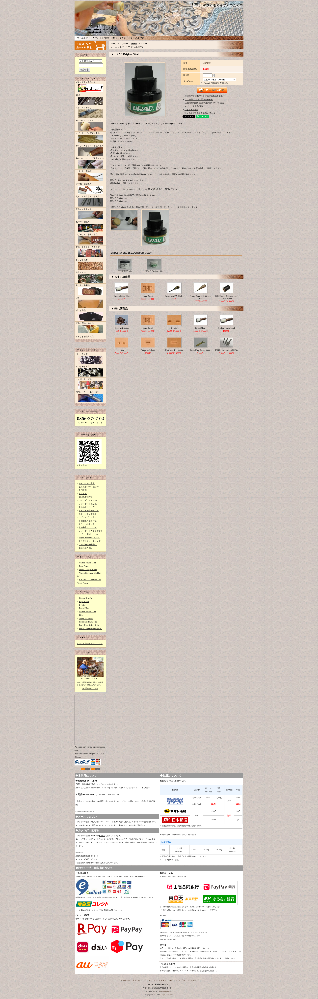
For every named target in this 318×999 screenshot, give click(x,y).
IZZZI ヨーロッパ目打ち (90, 628)
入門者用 (83, 490)
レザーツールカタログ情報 (91, 531)
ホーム (80, 38)
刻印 (78, 95)
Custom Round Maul (87, 563)
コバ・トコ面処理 (84, 171)
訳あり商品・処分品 (85, 323)
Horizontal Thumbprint (88, 622)
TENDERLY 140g (125, 271)
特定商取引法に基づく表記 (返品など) (201, 113)
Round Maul (84, 608)
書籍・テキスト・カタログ (88, 247)
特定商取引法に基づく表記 (131, 980)
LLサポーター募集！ (88, 544)
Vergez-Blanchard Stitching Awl (200, 297)
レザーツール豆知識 (88, 504)
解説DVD (114, 183)
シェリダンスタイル (88, 500)
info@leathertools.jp (87, 811)
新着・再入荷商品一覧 (86, 82)
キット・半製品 (83, 285)
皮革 (78, 298)
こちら (129, 825)
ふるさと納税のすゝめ (89, 510)
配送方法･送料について (169, 980)
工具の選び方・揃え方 (89, 487)
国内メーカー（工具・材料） (89, 392)
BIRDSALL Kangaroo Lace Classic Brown (226, 297)
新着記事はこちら (90, 688)
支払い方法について (150, 980)
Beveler (82, 605)
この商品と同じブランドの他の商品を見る (204, 96)
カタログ (102, 836)
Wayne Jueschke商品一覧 (89, 538)
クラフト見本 (82, 260)
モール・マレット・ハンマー (89, 120)
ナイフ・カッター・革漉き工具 (90, 146)
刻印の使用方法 (86, 497)
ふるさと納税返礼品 (85, 336)
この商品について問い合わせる (199, 99)
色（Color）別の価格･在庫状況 (214, 83)
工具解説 (83, 493)
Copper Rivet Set (86, 598)
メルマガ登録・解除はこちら (90, 643)
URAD (144, 43)
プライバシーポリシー (189, 980)
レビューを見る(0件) (194, 106)
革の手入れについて (88, 527)
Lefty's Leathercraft (167, 995)
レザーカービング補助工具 (88, 133)
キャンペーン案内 (87, 483)
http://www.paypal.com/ (168, 939)
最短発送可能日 (86, 548)
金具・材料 (81, 272)
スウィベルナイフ (84, 108)
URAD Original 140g (119, 201)
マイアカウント (93, 38)
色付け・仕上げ (83, 222)
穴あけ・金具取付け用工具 (88, 196)
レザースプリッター (88, 517)
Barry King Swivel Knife (89, 625)
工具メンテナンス (84, 209)
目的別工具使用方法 (88, 521)
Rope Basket (84, 566)
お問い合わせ (110, 38)
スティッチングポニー (89, 514)
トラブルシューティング (90, 541)
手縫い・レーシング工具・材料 (90, 158)
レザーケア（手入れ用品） (88, 234)
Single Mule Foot (86, 618)
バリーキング (82, 354)
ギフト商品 (81, 310)
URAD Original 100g (119, 198)
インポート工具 (83, 366)
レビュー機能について (89, 534)
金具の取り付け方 (87, 507)
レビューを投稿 (191, 109)
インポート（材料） (85, 379)
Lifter (81, 615)
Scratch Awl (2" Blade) (88, 569)
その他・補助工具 (84, 184)
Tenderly (157, 189)
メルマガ (139, 38)
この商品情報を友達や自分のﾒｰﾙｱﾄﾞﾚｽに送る (205, 103)
